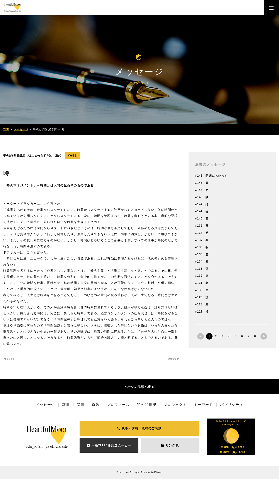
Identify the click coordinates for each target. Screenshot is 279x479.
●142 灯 (202, 204)
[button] (271, 7)
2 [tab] (216, 336)
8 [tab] (255, 336)
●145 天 (202, 182)
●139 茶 (202, 225)
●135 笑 (202, 254)
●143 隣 (202, 197)
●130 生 (202, 290)
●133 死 (202, 268)
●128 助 (202, 304)
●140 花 (202, 218)
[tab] (200, 336)
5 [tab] (235, 336)
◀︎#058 (9, 358)
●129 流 (202, 297)
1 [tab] (209, 336)
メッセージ (21, 129)
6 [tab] (242, 336)
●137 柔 (202, 240)
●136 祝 (202, 247)
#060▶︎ (174, 358)
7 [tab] (248, 336)
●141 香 (202, 211)
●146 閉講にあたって (211, 175)
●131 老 (202, 283)
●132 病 (202, 275)
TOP (6, 129)
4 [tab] (229, 336)
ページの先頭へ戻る (139, 387)
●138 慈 (202, 232)
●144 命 (202, 190)
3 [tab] (222, 336)
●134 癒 (202, 261)
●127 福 (202, 311)
